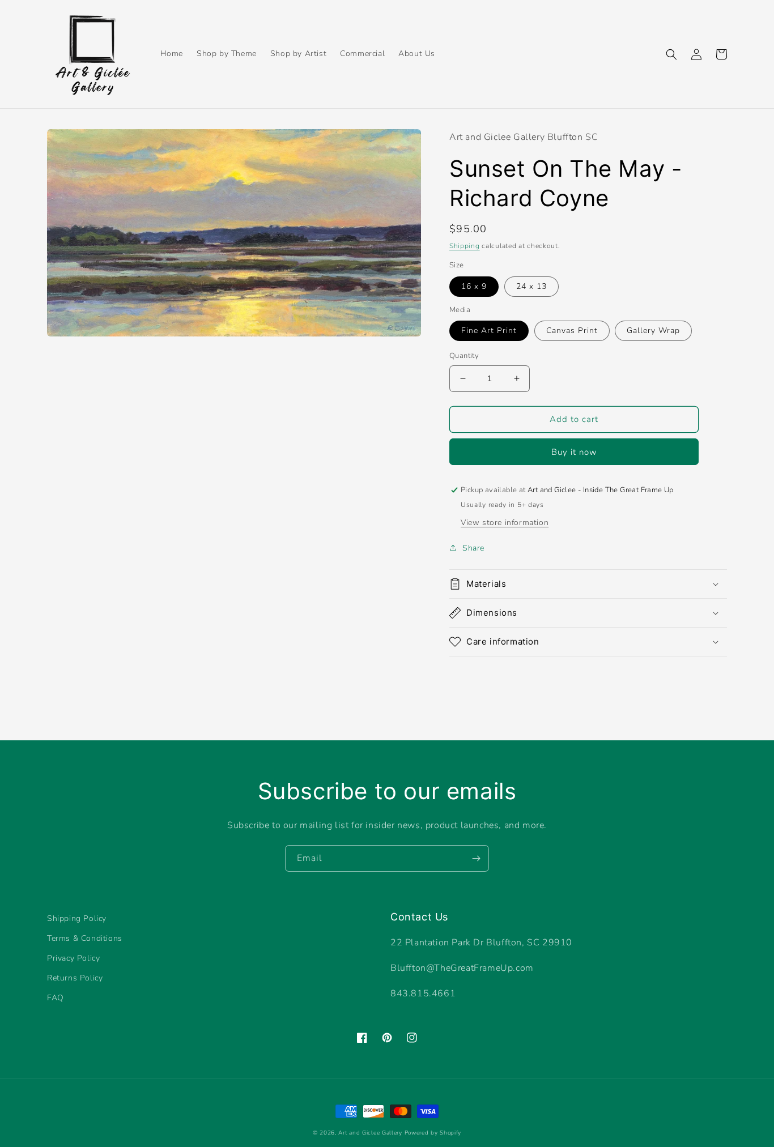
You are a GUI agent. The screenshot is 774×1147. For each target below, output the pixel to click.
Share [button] (473, 548)
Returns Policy (75, 978)
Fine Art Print (489, 330)
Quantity (464, 356)
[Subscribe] (475, 858)
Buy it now (574, 452)
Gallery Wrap (653, 330)
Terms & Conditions (84, 938)
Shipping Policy (77, 918)
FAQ (55, 997)
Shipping (464, 245)
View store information (504, 522)
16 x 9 (474, 286)
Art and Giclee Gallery (370, 1133)
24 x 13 (531, 286)
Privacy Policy (73, 958)
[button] (671, 54)
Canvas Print (572, 330)
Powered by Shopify (433, 1133)
